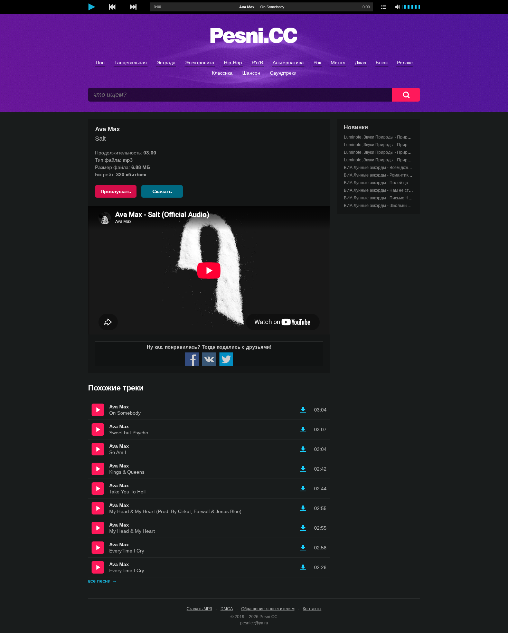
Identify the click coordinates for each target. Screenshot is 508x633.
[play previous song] (112, 7)
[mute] (397, 6)
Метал (338, 62)
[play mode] (383, 6)
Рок (317, 62)
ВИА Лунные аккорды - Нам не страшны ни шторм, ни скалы (403, 190)
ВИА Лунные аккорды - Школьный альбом (384, 205)
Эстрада (166, 62)
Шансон (251, 73)
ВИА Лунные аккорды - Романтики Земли (384, 175)
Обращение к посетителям (267, 608)
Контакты (312, 608)
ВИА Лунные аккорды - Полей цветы (379, 182)
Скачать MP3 (199, 608)
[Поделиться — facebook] (192, 359)
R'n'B (257, 62)
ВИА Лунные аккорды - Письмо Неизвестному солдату (397, 198)
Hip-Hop (233, 62)
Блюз (381, 62)
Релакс (405, 62)
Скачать (162, 191)
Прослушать (116, 191)
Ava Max (119, 406)
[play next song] (133, 7)
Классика (222, 73)
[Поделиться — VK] (209, 359)
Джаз (360, 62)
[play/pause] (91, 7)
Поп (100, 62)
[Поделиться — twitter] (226, 359)
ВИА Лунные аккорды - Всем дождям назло (386, 167)
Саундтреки (283, 73)
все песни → (102, 581)
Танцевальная (130, 62)
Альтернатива (288, 62)
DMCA (226, 608)
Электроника (199, 62)
